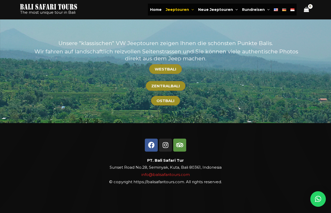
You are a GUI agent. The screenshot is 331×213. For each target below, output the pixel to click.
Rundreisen (253, 9)
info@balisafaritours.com (165, 174)
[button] (318, 199)
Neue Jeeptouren (215, 9)
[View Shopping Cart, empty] (306, 9)
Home (156, 9)
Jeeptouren (177, 9)
